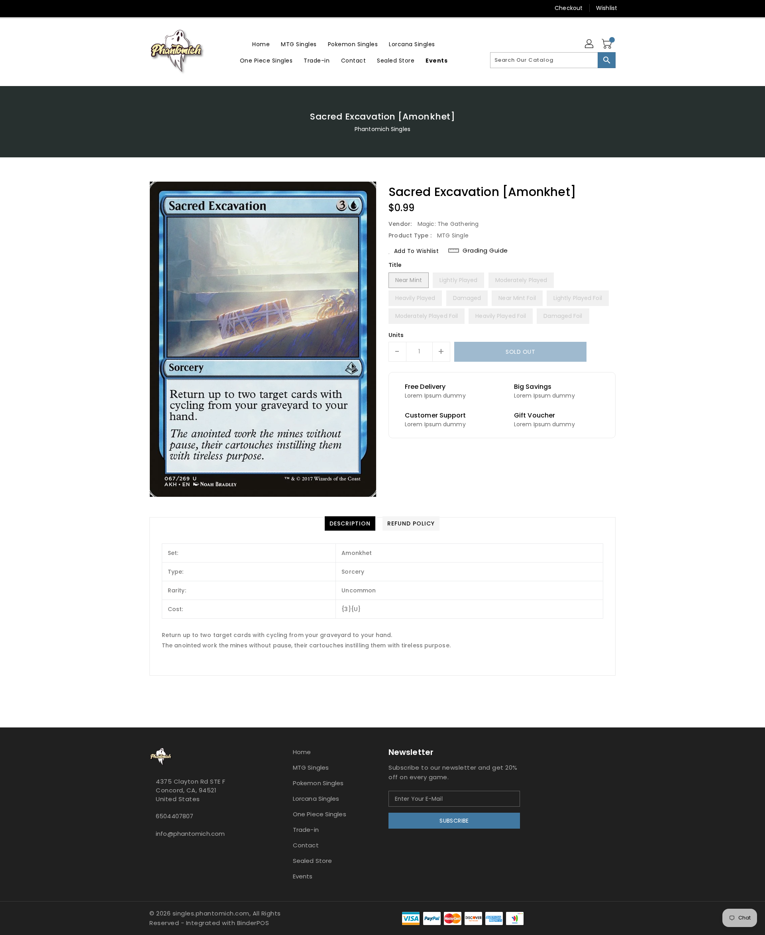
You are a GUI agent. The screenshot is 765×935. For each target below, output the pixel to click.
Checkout (569, 8)
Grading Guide (485, 251)
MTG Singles (311, 767)
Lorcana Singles (316, 798)
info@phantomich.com (190, 833)
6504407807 (174, 816)
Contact (306, 845)
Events (303, 876)
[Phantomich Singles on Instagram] (138, 8)
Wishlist (606, 8)
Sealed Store (312, 861)
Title (395, 265)
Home (302, 752)
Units (396, 335)
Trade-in (306, 829)
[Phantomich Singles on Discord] (153, 8)
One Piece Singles (319, 814)
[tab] (350, 523)
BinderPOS (253, 923)
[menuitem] (261, 44)
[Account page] (590, 44)
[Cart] (608, 44)
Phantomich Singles (382, 129)
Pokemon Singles (318, 783)
